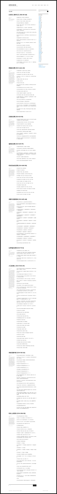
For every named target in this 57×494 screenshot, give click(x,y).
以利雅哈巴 (10, 274)
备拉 (9, 122)
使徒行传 (40, 46)
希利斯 (12, 279)
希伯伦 (10, 173)
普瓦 (12, 253)
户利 (10, 149)
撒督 (11, 362)
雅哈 (10, 211)
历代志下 (40, 25)
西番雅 (13, 210)
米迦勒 (9, 254)
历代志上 (9, 71)
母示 (10, 208)
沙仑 (13, 149)
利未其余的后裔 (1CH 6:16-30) (18, 165)
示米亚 (13, 209)
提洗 (12, 281)
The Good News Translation (42, 67)
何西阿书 (40, 35)
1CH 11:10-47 (10, 270)
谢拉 (13, 175)
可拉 (10, 172)
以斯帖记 (40, 27)
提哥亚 (11, 281)
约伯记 (39, 28)
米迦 (11, 125)
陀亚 (9, 211)
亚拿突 (12, 271)
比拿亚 (10, 363)
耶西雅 (12, 423)
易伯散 (11, 253)
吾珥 (9, 277)
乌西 (11, 252)
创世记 (39, 16)
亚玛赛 (10, 171)
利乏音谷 (12, 276)
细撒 (9, 422)
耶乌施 (11, 422)
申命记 (39, 19)
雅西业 (9, 287)
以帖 (12, 274)
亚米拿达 (12, 171)
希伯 (9, 149)
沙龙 (10, 78)
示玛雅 (10, 79)
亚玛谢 (12, 204)
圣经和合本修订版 (12, 5)
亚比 (12, 272)
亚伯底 (12, 203)
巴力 (9, 77)
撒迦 (12, 149)
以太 (11, 274)
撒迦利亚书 (40, 42)
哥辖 (13, 172)
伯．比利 (12, 74)
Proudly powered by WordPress (16, 490)
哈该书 (39, 41)
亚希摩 (12, 170)
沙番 (10, 150)
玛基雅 (10, 209)
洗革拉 (11, 78)
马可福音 (40, 44)
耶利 (9, 286)
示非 (11, 79)
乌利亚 (11, 270)
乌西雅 (9, 170)
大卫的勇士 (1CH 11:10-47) (17, 266)
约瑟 (13, 125)
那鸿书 (39, 39)
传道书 (39, 30)
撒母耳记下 (40, 22)
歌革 (9, 124)
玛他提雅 (13, 363)
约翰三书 (40, 60)
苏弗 (10, 210)
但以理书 (40, 34)
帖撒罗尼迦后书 (40, 52)
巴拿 (13, 278)
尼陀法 (12, 278)
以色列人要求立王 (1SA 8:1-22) (18, 14)
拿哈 (12, 173)
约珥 (12, 125)
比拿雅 (11, 363)
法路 (11, 124)
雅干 (11, 152)
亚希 (11, 148)
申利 (13, 78)
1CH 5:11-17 (10, 148)
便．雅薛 (10, 360)
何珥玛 (10, 75)
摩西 (10, 362)
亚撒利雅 (10, 204)
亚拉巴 (10, 271)
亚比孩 (12, 148)
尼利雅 (13, 76)
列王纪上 (40, 23)
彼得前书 (40, 57)
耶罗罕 (10, 175)
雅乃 (10, 152)
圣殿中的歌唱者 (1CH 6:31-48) (18, 199)
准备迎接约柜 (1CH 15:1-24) (17, 352)
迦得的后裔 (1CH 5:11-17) (16, 144)
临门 (11, 72)
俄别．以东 (12, 360)
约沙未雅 (9, 285)
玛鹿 (11, 209)
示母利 (13, 253)
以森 (9, 74)
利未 (9, 172)
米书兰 (13, 150)
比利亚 (11, 421)
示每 (9, 79)
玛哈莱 (13, 283)
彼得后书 (40, 58)
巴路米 (11, 279)
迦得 (9, 152)
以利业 (10, 273)
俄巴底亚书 (40, 37)
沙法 (9, 150)
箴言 (39, 29)
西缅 (13, 81)
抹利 (11, 173)
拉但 (11, 420)
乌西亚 (13, 270)
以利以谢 (12, 418)
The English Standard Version (42, 66)
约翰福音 (40, 45)
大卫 (11, 76)
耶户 (9, 81)
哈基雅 (12, 172)
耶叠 (12, 286)
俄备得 (10, 276)
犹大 (12, 78)
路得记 (39, 21)
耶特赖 (9, 175)
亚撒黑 (13, 271)
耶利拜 (11, 286)
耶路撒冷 (11, 365)
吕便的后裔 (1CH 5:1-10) (16, 116)
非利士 (10, 287)
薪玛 (12, 175)
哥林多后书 (40, 48)
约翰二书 (40, 59)
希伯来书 (40, 56)
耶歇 (9, 365)
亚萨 (12, 358)
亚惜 (13, 170)
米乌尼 (13, 79)
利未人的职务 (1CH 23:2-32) (17, 413)
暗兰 (13, 420)
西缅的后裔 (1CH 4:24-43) (17, 68)
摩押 (13, 281)
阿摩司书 (40, 36)
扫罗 (13, 77)
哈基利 (11, 277)
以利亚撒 (12, 273)
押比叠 (11, 149)
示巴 (12, 150)
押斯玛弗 (11, 280)
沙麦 (13, 208)
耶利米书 (40, 32)
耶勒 (11, 254)
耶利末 (12, 422)
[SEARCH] (47, 11)
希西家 (11, 77)
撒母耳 (13, 173)
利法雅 (12, 75)
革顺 (9, 176)
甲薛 (9, 284)
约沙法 (11, 285)
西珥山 (12, 81)
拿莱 (9, 281)
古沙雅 (9, 361)
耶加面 (10, 423)
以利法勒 (13, 273)
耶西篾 (10, 81)
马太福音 (40, 43)
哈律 (12, 277)
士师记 (39, 20)
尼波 (11, 122)
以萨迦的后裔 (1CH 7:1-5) (16, 248)
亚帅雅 (10, 170)
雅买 (13, 254)
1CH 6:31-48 (10, 203)
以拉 (13, 274)
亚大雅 (13, 203)
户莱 (9, 280)
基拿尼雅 (12, 361)
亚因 (13, 72)
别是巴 (13, 75)
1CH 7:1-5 (9, 252)
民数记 (39, 18)
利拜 (13, 276)
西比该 (13, 286)
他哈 (13, 171)
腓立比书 (40, 50)
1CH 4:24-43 (10, 72)
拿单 (12, 280)
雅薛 (12, 365)
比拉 (10, 124)
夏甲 (10, 122)
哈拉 (13, 277)
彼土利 (12, 77)
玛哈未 (11, 283)
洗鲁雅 (10, 283)
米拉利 (9, 364)
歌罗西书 (40, 51)
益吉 (11, 284)
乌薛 (12, 72)
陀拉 (12, 254)
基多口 (10, 76)
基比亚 (9, 278)
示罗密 (13, 421)
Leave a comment (11, 153)
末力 (9, 208)
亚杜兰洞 (11, 272)
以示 (10, 74)
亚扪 (9, 271)
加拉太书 (40, 49)
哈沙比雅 (13, 206)
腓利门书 (40, 55)
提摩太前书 (40, 53)
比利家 (12, 208)
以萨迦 (12, 252)
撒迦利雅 (13, 362)
